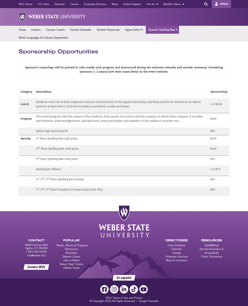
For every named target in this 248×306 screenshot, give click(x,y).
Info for (151, 4)
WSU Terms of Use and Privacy (124, 297)
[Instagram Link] (114, 289)
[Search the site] (206, 4)
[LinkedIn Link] (124, 289)
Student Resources (108, 29)
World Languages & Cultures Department (43, 37)
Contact (35, 29)
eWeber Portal (71, 267)
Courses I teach (55, 29)
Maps (115, 4)
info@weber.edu (36, 255)
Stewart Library (71, 256)
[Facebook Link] (104, 289)
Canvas (74, 4)
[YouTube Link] (143, 289)
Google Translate (148, 301)
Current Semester (80, 29)
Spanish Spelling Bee (161, 29)
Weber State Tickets (71, 264)
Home (22, 29)
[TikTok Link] (134, 289)
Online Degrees (132, 4)
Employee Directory (95, 4)
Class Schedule (176, 245)
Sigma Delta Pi (134, 29)
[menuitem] (25, 4)
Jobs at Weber (71, 260)
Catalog (176, 252)
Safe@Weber (211, 245)
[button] (176, 29)
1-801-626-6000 (36, 251)
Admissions (71, 249)
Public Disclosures (211, 256)
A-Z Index (43, 4)
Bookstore (71, 252)
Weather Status (172, 4)
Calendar (59, 4)
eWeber (224, 3)
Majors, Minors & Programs (72, 245)
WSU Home (25, 4)
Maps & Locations (176, 260)
